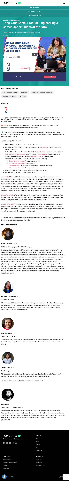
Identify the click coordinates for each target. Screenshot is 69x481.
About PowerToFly (7, 195)
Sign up (38, 438)
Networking (24, 92)
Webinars (5, 465)
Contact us (39, 462)
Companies (39, 450)
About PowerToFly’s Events (10, 204)
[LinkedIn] (7, 443)
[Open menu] (64, 2)
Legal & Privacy (62, 477)
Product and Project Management (42, 92)
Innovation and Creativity (10, 92)
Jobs (37, 441)
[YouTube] (10, 443)
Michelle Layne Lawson (17, 154)
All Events (34, 7)
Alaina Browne (42, 154)
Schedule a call (40, 465)
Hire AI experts (7, 459)
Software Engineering (9, 96)
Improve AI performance (10, 462)
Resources (6, 468)
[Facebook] (4, 443)
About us (38, 459)
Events (38, 444)
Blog (37, 447)
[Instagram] (13, 443)
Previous (34, 15)
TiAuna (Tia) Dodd (34, 156)
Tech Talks (22, 96)
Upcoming (35, 11)
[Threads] (16, 443)
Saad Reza (44, 147)
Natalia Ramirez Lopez (42, 152)
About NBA (5, 177)
